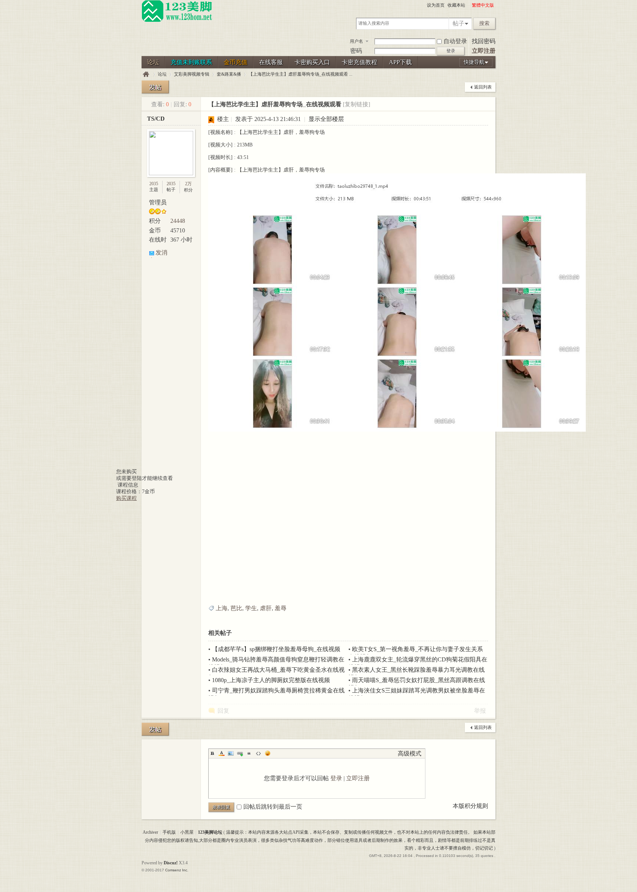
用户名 (356, 41)
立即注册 (483, 51)
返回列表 (483, 87)
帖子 (458, 23)
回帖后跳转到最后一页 (272, 806)
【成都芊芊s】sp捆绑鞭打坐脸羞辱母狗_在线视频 (276, 649)
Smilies (267, 753)
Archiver (150, 832)
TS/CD (156, 118)
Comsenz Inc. (176, 870)
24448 (177, 221)
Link (240, 753)
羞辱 (280, 608)
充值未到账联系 (191, 62)
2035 (153, 183)
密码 (356, 51)
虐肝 (266, 608)
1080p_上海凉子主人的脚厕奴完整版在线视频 (271, 680)
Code (258, 753)
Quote (249, 753)
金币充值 (235, 62)
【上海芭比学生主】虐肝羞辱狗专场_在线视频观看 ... (300, 74)
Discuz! (171, 862)
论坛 (153, 62)
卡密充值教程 (359, 62)
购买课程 (126, 498)
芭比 (236, 608)
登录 (336, 778)
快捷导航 (474, 62)
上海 (221, 608)
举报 (480, 711)
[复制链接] (356, 104)
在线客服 (271, 62)
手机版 (169, 832)
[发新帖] (155, 86)
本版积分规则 (470, 806)
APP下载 (400, 62)
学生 (251, 608)
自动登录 (455, 41)
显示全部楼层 (326, 119)
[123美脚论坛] (177, 20)
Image (230, 753)
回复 (223, 711)
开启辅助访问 (468, 5)
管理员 (158, 202)
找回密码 (483, 41)
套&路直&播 (229, 74)
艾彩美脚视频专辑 (191, 74)
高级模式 (409, 753)
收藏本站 (456, 5)
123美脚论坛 (146, 74)
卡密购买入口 (312, 62)
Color (221, 753)
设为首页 (436, 5)
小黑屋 (187, 832)
